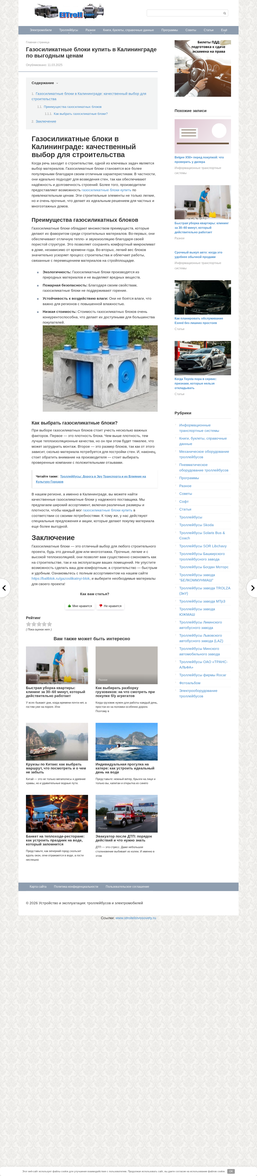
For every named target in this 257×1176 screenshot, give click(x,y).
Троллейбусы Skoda (196, 525)
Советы (191, 30)
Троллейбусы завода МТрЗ (202, 601)
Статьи (209, 30)
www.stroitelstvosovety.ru (136, 918)
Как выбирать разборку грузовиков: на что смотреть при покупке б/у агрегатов (125, 692)
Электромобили (41, 30)
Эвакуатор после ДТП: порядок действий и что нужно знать (124, 838)
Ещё (224, 30)
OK (231, 1171)
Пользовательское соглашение (127, 886)
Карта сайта (38, 886)
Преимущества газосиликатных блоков (73, 107)
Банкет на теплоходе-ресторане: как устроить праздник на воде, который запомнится (55, 840)
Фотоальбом (189, 683)
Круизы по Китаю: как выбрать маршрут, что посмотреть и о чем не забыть (56, 768)
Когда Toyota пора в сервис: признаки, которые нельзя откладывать (196, 383)
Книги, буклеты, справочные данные (128, 30)
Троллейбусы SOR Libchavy (203, 546)
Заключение (46, 121)
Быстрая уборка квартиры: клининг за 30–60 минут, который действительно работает (55, 692)
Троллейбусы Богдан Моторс (204, 567)
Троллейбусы (68, 30)
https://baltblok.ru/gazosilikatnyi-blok (61, 578)
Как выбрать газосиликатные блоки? (81, 114)
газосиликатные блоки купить (106, 190)
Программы (169, 30)
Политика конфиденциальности (76, 886)
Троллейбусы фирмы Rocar (202, 675)
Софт (184, 502)
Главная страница (37, 42)
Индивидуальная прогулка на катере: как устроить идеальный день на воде (125, 768)
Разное (91, 30)
